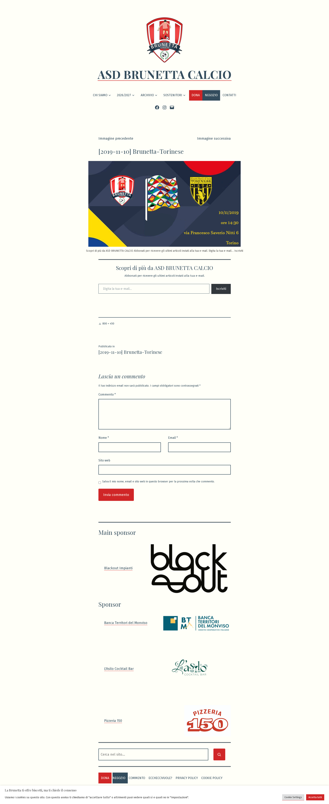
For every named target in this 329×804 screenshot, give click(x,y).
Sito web (104, 460)
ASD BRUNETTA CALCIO (165, 74)
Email (173, 438)
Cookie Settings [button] (293, 797)
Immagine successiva (214, 138)
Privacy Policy (187, 778)
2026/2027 (124, 95)
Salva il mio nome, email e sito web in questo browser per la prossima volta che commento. (158, 481)
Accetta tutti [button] (315, 797)
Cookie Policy (211, 778)
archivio (147, 95)
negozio (119, 778)
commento (137, 778)
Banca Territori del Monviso (125, 623)
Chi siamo (100, 95)
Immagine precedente (115, 138)
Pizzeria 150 (113, 721)
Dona (196, 95)
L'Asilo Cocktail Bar (119, 669)
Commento (107, 394)
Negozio (211, 95)
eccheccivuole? (160, 778)
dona (105, 778)
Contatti (229, 95)
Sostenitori (172, 95)
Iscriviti (221, 289)
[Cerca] (219, 754)
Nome (103, 438)
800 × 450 (108, 323)
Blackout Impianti (118, 568)
